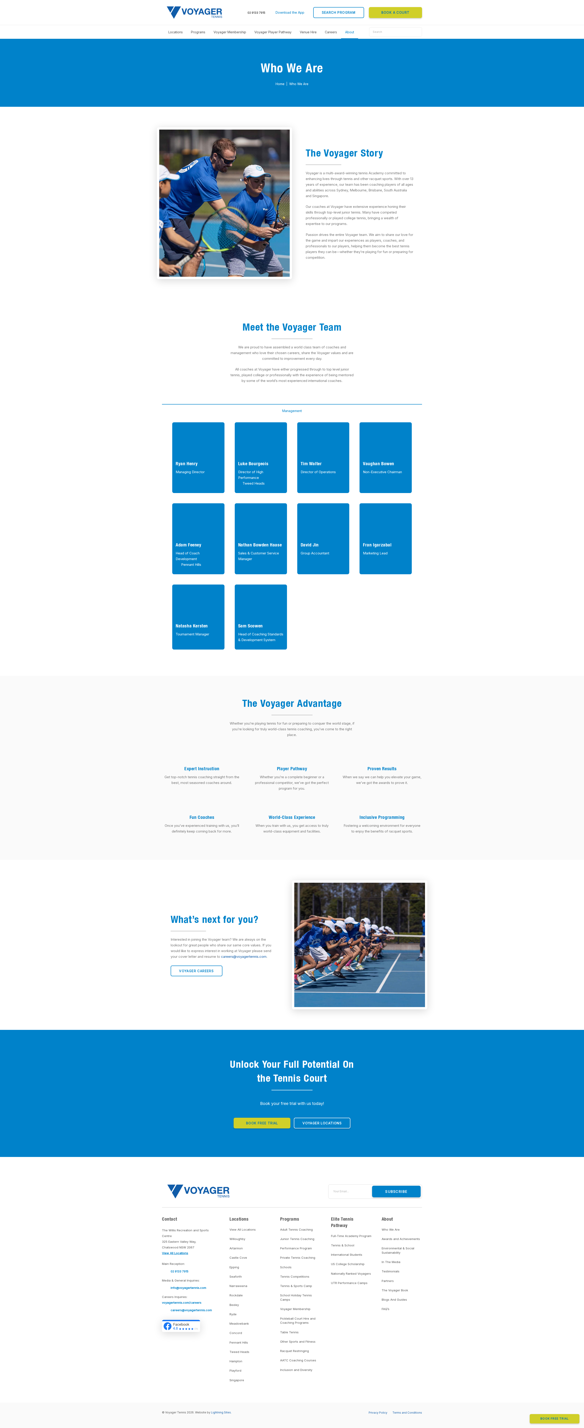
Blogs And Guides (394, 1299)
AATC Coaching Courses (298, 1360)
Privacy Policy (378, 1412)
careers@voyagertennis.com (191, 1310)
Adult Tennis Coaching (296, 1229)
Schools (286, 1267)
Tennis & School (342, 1245)
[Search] (417, 32)
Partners (388, 1281)
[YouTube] (252, 1191)
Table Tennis (289, 1332)
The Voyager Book (395, 1290)
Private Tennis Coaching (297, 1257)
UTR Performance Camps (349, 1283)
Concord (235, 1333)
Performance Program (296, 1248)
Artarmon (236, 1248)
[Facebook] (243, 1191)
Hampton (235, 1361)
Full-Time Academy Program (351, 1236)
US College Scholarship (348, 1264)
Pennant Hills (191, 564)
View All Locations (242, 1229)
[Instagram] (268, 1191)
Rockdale (236, 1295)
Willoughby (237, 1239)
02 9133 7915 (256, 12)
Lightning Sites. (221, 1412)
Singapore (236, 1380)
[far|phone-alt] (166, 1271)
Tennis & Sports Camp (296, 1286)
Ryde (233, 1314)
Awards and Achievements (401, 1239)
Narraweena (238, 1286)
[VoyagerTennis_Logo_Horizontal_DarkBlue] (195, 12)
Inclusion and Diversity (296, 1370)
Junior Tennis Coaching (297, 1239)
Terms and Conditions (407, 1412)
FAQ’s (385, 1309)
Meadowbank (239, 1323)
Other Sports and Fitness (297, 1341)
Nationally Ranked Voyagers (351, 1273)
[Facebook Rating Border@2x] (181, 1326)
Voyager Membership (295, 1309)
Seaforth (235, 1276)
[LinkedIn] (260, 1191)
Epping (234, 1267)
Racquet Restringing (294, 1351)
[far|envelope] (166, 1288)
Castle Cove (238, 1257)
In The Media (391, 1262)
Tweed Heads (253, 483)
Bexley (234, 1305)
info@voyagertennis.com (188, 1288)
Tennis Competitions (294, 1276)
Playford (235, 1370)
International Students (346, 1254)
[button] (292, 12)
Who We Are (391, 1229)
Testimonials (390, 1271)
